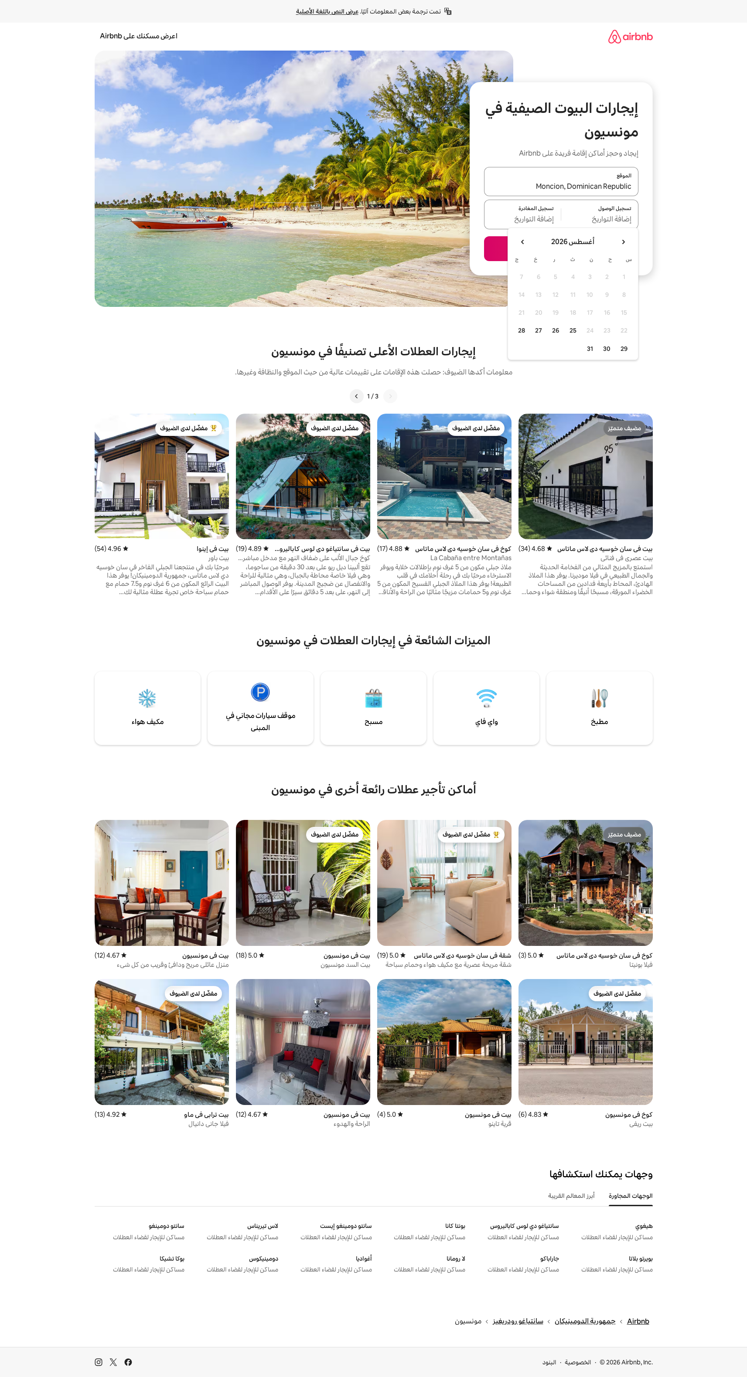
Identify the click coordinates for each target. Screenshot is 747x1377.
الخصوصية (578, 1362)
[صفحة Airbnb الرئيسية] (630, 36)
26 (555, 330)
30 (607, 349)
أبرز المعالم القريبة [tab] (571, 1196)
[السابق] (390, 396)
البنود (549, 1362)
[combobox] (561, 186)
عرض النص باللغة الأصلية (327, 11)
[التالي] (357, 396)
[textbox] (599, 219)
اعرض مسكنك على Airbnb (138, 36)
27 (538, 330)
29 (624, 349)
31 (590, 349)
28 (521, 330)
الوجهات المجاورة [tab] (631, 1196)
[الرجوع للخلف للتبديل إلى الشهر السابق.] (623, 242)
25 (573, 330)
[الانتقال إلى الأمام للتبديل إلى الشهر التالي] (522, 242)
